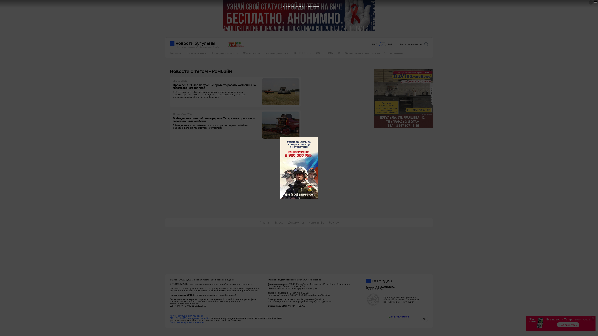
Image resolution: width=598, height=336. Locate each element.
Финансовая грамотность (362, 53)
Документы (296, 222)
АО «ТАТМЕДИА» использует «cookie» (190, 318)
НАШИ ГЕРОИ (302, 53)
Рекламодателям (276, 53)
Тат (390, 44)
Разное (334, 222)
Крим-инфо (316, 222)
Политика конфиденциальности (187, 322)
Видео (279, 222)
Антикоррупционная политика (186, 315)
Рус (374, 44)
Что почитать (393, 53)
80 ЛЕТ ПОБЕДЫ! (328, 53)
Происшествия (195, 53)
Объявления (251, 53)
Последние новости (224, 53)
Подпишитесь (568, 324)
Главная (175, 53)
